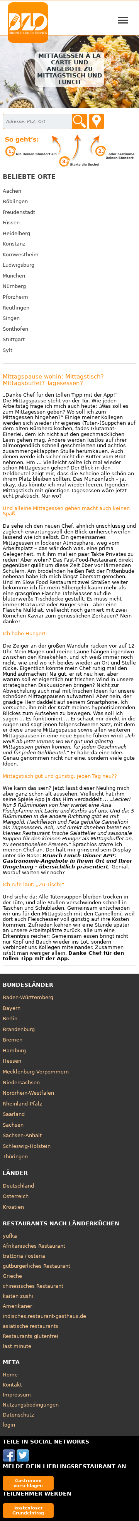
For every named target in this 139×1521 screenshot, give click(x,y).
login (9, 1425)
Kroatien (13, 1207)
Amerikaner (17, 1306)
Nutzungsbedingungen (31, 1405)
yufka (10, 1236)
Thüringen (15, 1156)
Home (10, 1375)
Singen (11, 318)
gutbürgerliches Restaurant (36, 1266)
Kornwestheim (21, 254)
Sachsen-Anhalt (22, 1135)
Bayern (11, 1008)
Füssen (11, 222)
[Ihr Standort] (96, 121)
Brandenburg (19, 1029)
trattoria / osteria (24, 1256)
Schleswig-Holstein (27, 1146)
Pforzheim (15, 297)
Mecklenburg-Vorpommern (36, 1072)
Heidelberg (16, 233)
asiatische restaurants (30, 1326)
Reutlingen (16, 308)
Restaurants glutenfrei (30, 1336)
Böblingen (15, 201)
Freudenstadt (19, 212)
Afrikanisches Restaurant (34, 1246)
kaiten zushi (18, 1296)
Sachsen (13, 1125)
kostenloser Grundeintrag (28, 1510)
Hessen (12, 1061)
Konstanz (14, 244)
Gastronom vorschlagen (28, 1483)
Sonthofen (15, 329)
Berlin (10, 1018)
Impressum (17, 1395)
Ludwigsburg (18, 265)
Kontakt (12, 1385)
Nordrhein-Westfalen (28, 1093)
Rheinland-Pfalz (22, 1104)
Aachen (12, 191)
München (14, 276)
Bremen (12, 1040)
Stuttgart (14, 339)
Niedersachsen (21, 1082)
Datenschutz (18, 1415)
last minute (17, 1346)
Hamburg (14, 1050)
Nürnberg (14, 286)
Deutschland (18, 1186)
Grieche (12, 1276)
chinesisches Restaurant (33, 1286)
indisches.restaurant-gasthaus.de (44, 1316)
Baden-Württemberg (28, 997)
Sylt (7, 350)
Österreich (16, 1196)
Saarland (14, 1114)
